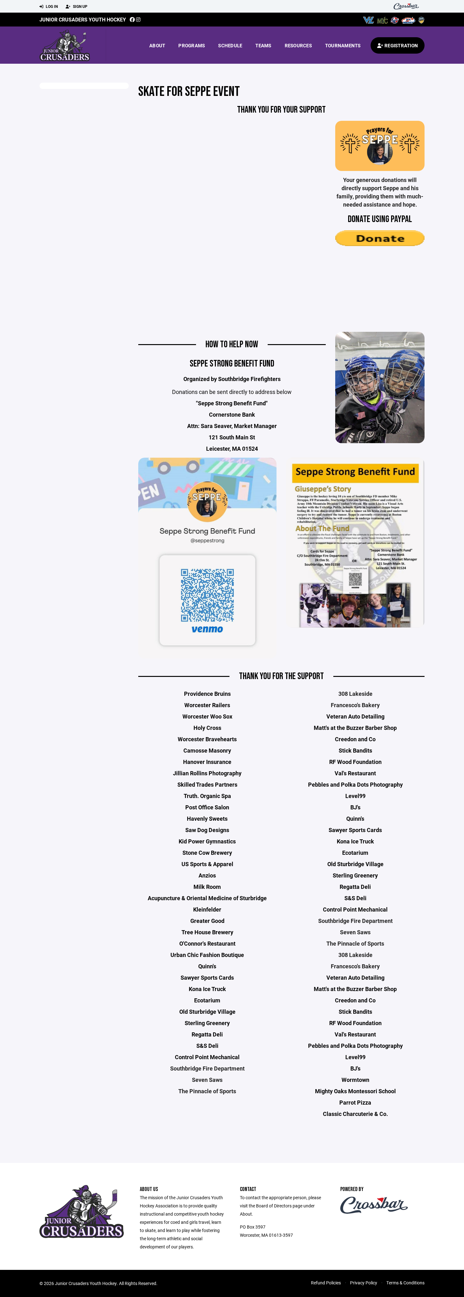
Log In (51, 6)
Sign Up (79, 6)
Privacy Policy (363, 1283)
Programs (191, 45)
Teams (263, 45)
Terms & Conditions (405, 1283)
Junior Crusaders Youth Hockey (82, 19)
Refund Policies (326, 1283)
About (157, 45)
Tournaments (343, 45)
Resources (298, 45)
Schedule (230, 45)
